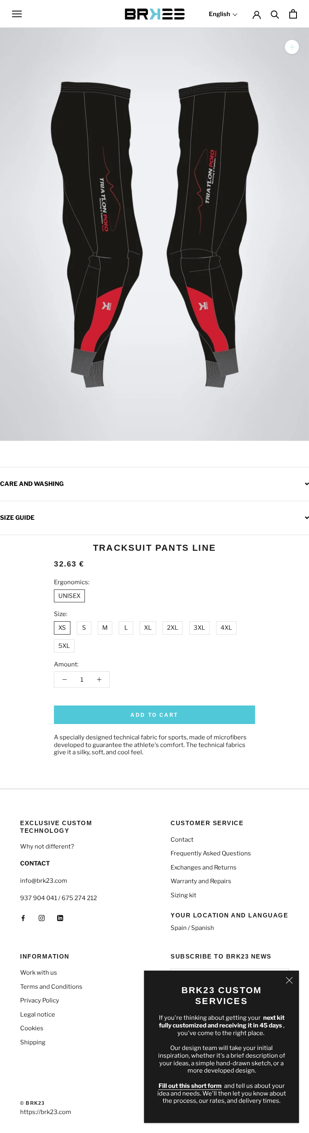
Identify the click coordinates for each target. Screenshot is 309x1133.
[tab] (154, 484)
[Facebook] (23, 918)
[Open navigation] (17, 13)
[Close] (289, 980)
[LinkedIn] (60, 918)
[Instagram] (42, 918)
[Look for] (275, 14)
